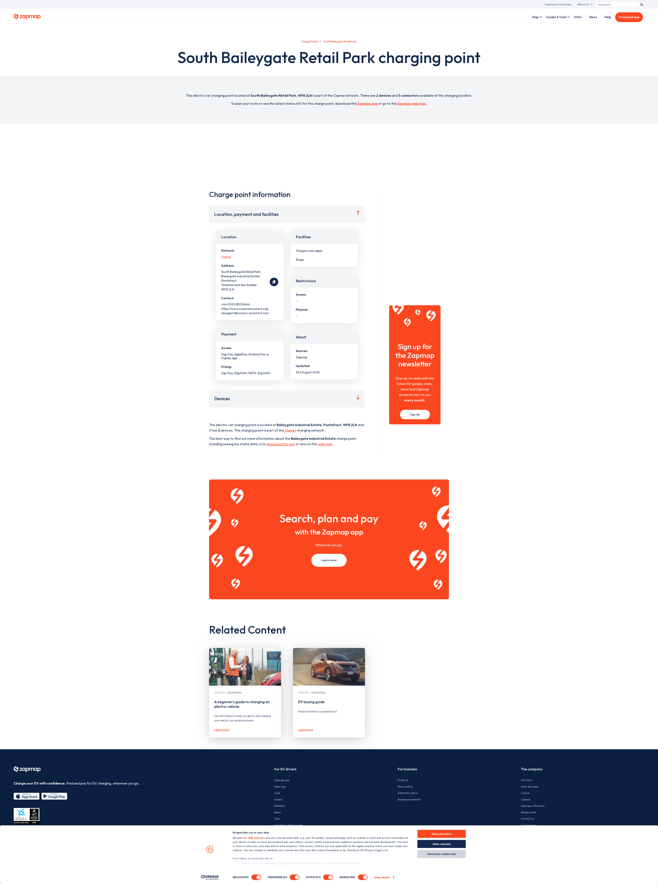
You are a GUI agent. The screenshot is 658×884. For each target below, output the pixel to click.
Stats (578, 17)
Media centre (529, 812)
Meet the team (530, 786)
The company (531, 769)
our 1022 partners (254, 837)
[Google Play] (54, 796)
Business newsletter (409, 799)
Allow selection (441, 843)
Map (535, 17)
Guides (278, 799)
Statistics (279, 805)
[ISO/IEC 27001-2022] (26, 816)
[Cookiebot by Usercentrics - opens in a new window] (210, 877)
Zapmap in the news (533, 805)
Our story (526, 780)
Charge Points (309, 41)
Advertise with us (408, 793)
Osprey (226, 257)
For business (407, 769)
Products (403, 780)
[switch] (295, 877)
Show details (382, 877)
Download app (629, 17)
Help (608, 17)
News (593, 17)
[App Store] (26, 796)
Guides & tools (556, 17)
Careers (526, 799)
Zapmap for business (558, 4)
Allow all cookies (441, 833)
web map (325, 444)
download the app (280, 444)
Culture (525, 793)
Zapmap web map (411, 103)
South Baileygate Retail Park (340, 41)
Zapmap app (367, 103)
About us (583, 4)
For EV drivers (285, 769)
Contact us (527, 818)
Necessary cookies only (442, 854)
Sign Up (415, 414)
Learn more (329, 560)
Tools (277, 793)
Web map (280, 786)
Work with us (405, 786)
